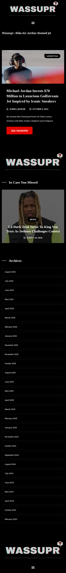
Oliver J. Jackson (17, 109)
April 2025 (9, 400)
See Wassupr (19, 130)
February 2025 (11, 418)
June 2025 (9, 381)
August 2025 (10, 372)
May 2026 (9, 299)
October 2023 (10, 510)
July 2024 (9, 473)
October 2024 (10, 446)
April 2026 (9, 308)
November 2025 (11, 354)
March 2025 (10, 409)
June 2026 (9, 290)
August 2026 (10, 272)
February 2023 (11, 519)
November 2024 (12, 436)
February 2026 (11, 327)
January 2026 (11, 336)
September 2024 (12, 455)
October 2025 (10, 363)
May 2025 (9, 391)
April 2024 (9, 501)
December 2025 (11, 345)
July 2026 (9, 281)
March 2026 (10, 317)
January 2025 (11, 427)
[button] (33, 22)
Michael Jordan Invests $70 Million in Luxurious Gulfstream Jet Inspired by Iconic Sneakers (32, 96)
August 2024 (10, 464)
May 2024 (9, 491)
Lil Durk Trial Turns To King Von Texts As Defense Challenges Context (33, 229)
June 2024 (9, 482)
